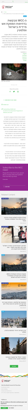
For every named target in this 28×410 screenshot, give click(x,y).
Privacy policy (5, 179)
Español (25, 59)
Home (1, 11)
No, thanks (11, 407)
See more (14, 366)
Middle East (6, 104)
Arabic (25, 60)
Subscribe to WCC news (11, 100)
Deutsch (24, 57)
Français (24, 55)
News (5, 12)
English (25, 53)
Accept (4, 408)
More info (25, 405)
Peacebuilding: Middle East (9, 109)
